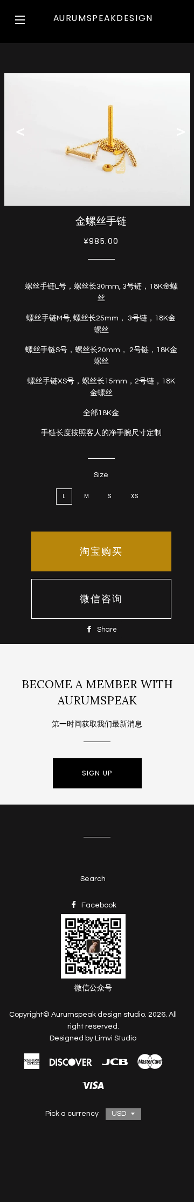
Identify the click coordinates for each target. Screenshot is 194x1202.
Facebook (98, 905)
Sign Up (97, 773)
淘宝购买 (101, 551)
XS (135, 496)
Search (93, 879)
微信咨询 (101, 598)
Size (101, 475)
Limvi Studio (115, 1038)
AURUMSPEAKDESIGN (103, 18)
